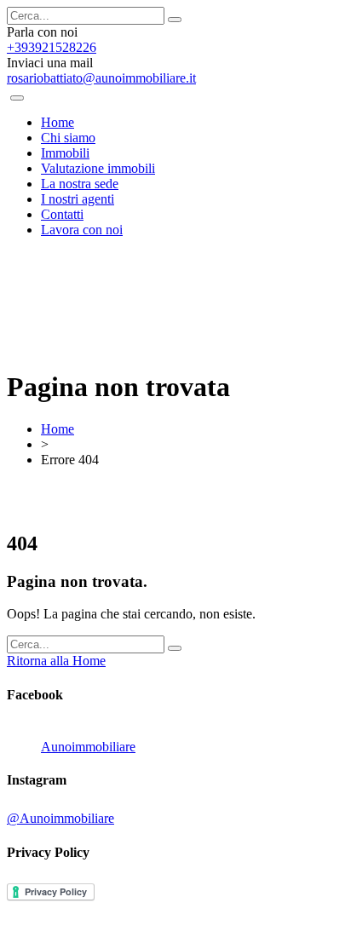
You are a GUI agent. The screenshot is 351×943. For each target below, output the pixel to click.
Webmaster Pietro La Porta (256, 928)
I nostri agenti (77, 199)
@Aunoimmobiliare (60, 818)
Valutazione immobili (98, 168)
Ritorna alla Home (56, 660)
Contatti (62, 214)
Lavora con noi (82, 229)
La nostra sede (79, 183)
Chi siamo (68, 137)
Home (57, 122)
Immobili (65, 153)
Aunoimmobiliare (88, 746)
